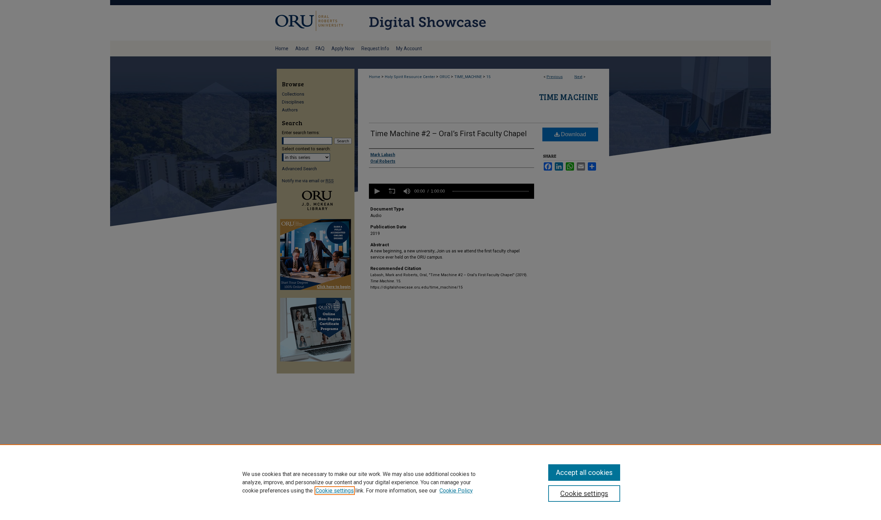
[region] (440, 482)
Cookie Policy (456, 490)
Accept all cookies (584, 472)
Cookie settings (335, 490)
